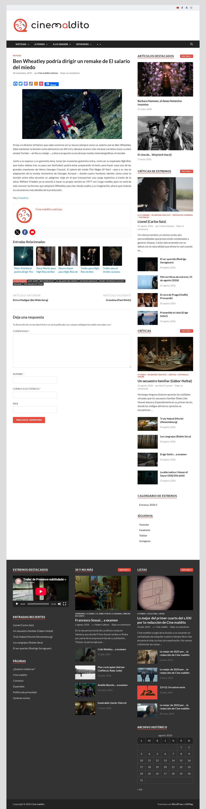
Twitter (143, 535)
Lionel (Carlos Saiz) (152, 221)
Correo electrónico (27, 389)
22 (181, 766)
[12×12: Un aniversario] (147, 687)
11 (149, 760)
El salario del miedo (67, 281)
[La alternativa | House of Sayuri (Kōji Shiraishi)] (148, 472)
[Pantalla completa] (64, 604)
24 (141, 773)
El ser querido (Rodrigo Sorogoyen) (173, 260)
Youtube (144, 524)
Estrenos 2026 (147, 504)
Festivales (144, 217)
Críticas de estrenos (182, 215)
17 (141, 766)
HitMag (189, 804)
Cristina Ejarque (166, 226)
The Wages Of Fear (33, 284)
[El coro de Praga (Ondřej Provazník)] (148, 294)
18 (149, 766)
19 (157, 766)
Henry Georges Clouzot (112, 281)
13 (165, 760)
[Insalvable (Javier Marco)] (85, 703)
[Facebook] (182, 7)
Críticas (172, 375)
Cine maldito (20, 674)
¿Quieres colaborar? (24, 668)
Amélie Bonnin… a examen (113, 684)
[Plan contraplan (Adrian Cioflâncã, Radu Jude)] (85, 667)
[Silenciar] (59, 604)
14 (173, 760)
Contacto (18, 680)
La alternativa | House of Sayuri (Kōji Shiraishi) (174, 474)
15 (181, 760)
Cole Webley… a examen (112, 649)
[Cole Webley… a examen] (85, 649)
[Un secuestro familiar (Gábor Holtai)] (165, 354)
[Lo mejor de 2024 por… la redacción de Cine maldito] (147, 669)
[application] (41, 591)
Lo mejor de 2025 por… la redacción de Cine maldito (174, 653)
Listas (161, 614)
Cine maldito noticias (48, 73)
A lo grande (60, 44)
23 (189, 766)
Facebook (144, 530)
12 (157, 760)
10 (141, 760)
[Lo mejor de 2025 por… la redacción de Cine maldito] (147, 651)
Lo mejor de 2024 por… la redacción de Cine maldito (174, 671)
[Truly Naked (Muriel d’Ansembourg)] (148, 418)
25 (149, 773)
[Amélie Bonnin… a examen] (85, 685)
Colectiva (152, 614)
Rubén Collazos (102, 624)
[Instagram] (191, 7)
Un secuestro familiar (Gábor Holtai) (165, 381)
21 (173, 766)
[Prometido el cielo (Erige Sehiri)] (148, 312)
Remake (18, 284)
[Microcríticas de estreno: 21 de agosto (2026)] (148, 277)
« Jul (139, 789)
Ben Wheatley (47, 281)
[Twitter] (187, 7)
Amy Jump (33, 281)
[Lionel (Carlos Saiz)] (165, 195)
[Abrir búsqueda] (191, 44)
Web (15, 403)
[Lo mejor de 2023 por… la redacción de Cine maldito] (147, 705)
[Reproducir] (17, 604)
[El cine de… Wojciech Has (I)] (165, 132)
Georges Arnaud (88, 281)
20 (165, 766)
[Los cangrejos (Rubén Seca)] (148, 436)
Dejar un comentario (70, 73)
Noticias (21, 44)
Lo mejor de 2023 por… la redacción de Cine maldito (174, 706)
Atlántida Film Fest (161, 215)
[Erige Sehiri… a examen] (148, 454)
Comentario (21, 331)
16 (189, 760)
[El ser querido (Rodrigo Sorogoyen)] (148, 259)
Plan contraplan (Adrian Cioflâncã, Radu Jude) (111, 669)
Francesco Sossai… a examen (96, 620)
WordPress (177, 804)
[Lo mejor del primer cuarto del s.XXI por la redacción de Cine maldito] (165, 577)
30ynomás (82, 44)
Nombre (18, 374)
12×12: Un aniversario (172, 687)
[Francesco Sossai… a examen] (103, 577)
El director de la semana (109, 614)
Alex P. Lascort (166, 385)
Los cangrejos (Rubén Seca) (175, 436)
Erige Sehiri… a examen (173, 454)
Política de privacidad (25, 692)
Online (141, 377)
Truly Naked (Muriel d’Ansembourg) (171, 420)
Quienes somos (21, 697)
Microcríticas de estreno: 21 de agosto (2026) (176, 278)
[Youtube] (178, 7)
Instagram (144, 540)
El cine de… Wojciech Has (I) (155, 154)
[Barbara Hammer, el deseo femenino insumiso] (165, 78)
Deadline (23, 197)
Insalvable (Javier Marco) (112, 702)
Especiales (18, 686)
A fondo (39, 44)
